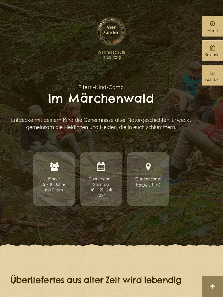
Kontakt (212, 79)
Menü (212, 30)
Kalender (212, 54)
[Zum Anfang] (212, 286)
